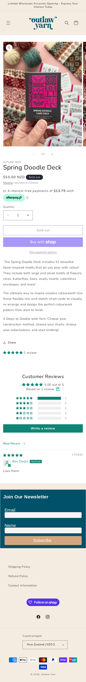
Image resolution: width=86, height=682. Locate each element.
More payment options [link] (43, 252)
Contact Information (22, 585)
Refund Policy (18, 576)
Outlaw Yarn (48, 674)
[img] (13, 455)
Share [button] (12, 343)
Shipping (8, 182)
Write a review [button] (43, 428)
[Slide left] (33, 154)
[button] (8, 22)
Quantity (8, 207)
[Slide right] (52, 154)
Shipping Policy (19, 567)
